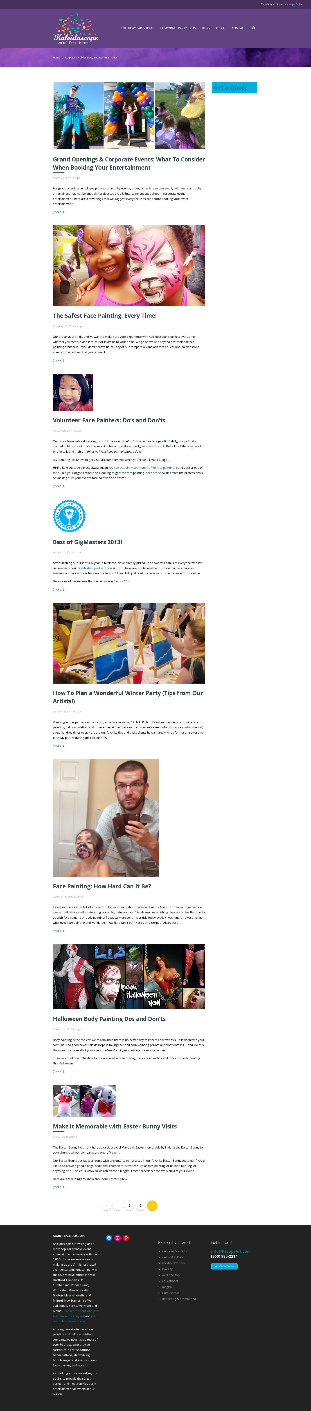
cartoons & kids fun (175, 1251)
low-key (167, 1269)
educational (170, 1281)
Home (56, 57)
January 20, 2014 (62, 552)
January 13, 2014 (62, 711)
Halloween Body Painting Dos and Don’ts (109, 1019)
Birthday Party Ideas (137, 28)
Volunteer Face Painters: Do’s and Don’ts (109, 420)
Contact (239, 28)
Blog (206, 28)
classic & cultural (173, 1257)
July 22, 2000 (60, 1136)
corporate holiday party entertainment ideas (91, 57)
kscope (76, 178)
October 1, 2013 (62, 1029)
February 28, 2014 (63, 326)
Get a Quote (230, 87)
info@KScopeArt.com (231, 1251)
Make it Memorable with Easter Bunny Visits (115, 1126)
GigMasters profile (90, 568)
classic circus (170, 1293)
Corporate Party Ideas (178, 28)
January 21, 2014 (62, 430)
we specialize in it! (153, 446)
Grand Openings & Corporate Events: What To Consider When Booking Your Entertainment (129, 163)
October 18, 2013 (63, 896)
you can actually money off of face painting (141, 468)
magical (167, 1287)
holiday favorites (173, 1263)
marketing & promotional (179, 1299)
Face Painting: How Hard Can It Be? (102, 886)
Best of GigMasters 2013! (87, 542)
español (294, 4)
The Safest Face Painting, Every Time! (105, 315)
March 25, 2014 (62, 178)
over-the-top (171, 1275)
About (221, 28)
